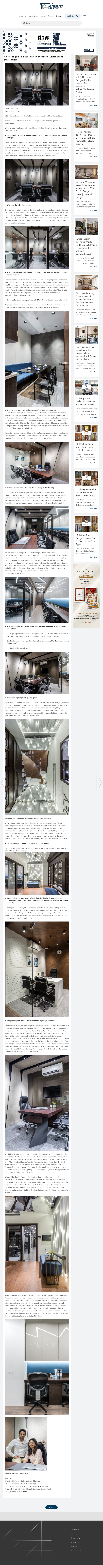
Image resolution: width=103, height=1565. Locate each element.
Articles (43, 16)
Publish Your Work (72, 16)
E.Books (59, 16)
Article (73, 1534)
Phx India (23, 1492)
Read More (93, 105)
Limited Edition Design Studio (37, 1486)
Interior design (33, 16)
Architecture (22, 16)
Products (51, 16)
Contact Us (75, 1542)
